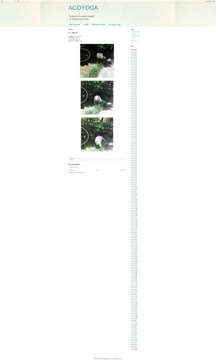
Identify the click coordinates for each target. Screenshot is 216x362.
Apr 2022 (133, 132)
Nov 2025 (133, 67)
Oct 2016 (133, 232)
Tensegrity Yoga (114, 24)
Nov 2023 (133, 107)
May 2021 (133, 150)
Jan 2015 (133, 268)
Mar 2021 (133, 151)
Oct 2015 (133, 253)
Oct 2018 (133, 191)
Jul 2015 (133, 258)
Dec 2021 (133, 139)
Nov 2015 (133, 251)
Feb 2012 (133, 329)
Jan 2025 (133, 83)
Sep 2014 (133, 275)
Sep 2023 (133, 110)
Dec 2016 (133, 229)
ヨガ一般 (134, 37)
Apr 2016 (133, 242)
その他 (133, 33)
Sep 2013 (133, 296)
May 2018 (133, 200)
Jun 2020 (133, 163)
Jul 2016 (133, 237)
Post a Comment (74, 167)
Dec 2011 (133, 332)
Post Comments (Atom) (80, 172)
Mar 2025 (133, 81)
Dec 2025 (133, 65)
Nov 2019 (133, 172)
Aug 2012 (133, 318)
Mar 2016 (133, 244)
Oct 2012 (133, 315)
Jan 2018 (133, 206)
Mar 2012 (133, 327)
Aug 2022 (133, 126)
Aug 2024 (133, 91)
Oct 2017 (133, 212)
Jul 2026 (133, 53)
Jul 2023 (133, 112)
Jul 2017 (133, 217)
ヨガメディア (135, 40)
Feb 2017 (133, 225)
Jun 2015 (133, 260)
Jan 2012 (133, 330)
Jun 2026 (133, 55)
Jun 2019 (133, 177)
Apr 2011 (133, 346)
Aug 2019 (133, 175)
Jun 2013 (133, 301)
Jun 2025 (133, 76)
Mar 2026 (133, 60)
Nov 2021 (133, 141)
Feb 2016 (133, 246)
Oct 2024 (133, 88)
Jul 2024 (133, 93)
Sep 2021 (133, 144)
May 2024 (133, 96)
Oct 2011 (133, 335)
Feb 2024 (133, 101)
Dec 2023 (133, 105)
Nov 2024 (133, 86)
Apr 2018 (133, 201)
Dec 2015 (133, 249)
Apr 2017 (133, 222)
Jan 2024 (133, 103)
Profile (86, 24)
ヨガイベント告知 (136, 35)
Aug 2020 (133, 162)
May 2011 (133, 344)
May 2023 (133, 115)
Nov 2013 (133, 292)
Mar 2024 (133, 100)
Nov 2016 (133, 231)
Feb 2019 (133, 184)
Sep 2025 (133, 71)
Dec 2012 (133, 311)
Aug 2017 (133, 215)
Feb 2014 (133, 287)
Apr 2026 (133, 58)
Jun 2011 (133, 342)
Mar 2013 (133, 306)
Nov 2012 (133, 313)
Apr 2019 (133, 181)
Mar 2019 (133, 182)
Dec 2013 (133, 291)
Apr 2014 (133, 284)
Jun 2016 (133, 239)
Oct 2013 (133, 294)
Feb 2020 (133, 167)
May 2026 (133, 57)
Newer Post (71, 170)
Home (97, 170)
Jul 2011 (133, 341)
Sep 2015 (133, 255)
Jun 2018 (133, 198)
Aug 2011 (133, 339)
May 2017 (133, 220)
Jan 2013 (133, 310)
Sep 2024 (133, 89)
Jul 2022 (133, 127)
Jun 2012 (133, 322)
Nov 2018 (133, 189)
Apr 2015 (133, 263)
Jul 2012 (133, 320)
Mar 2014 (133, 286)
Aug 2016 (133, 236)
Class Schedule (74, 24)
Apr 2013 (133, 304)
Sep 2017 (133, 213)
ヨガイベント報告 (136, 32)
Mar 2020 (133, 165)
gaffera (110, 358)
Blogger (120, 358)
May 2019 (133, 179)
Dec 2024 (133, 84)
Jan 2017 (133, 227)
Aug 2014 (133, 277)
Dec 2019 (133, 170)
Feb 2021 (133, 153)
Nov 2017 (133, 210)
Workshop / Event (98, 24)
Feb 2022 (133, 136)
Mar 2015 (133, 265)
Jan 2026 (133, 64)
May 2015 (133, 261)
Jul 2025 (133, 74)
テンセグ (134, 42)
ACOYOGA (83, 7)
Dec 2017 (133, 208)
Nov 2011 (133, 334)
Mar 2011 (133, 347)
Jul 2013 (133, 299)
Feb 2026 (133, 62)
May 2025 (133, 77)
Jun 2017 (133, 218)
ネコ (73, 159)
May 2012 (133, 323)
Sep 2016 (133, 234)
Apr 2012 (133, 325)
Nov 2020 (133, 158)
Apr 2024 (133, 98)
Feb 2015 (133, 267)
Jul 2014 (133, 279)
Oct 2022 (133, 124)
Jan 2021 (133, 155)
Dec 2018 (133, 188)
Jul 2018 (133, 196)
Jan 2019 (133, 186)
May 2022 (133, 131)
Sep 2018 (133, 193)
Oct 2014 (133, 273)
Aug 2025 (133, 72)
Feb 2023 (133, 119)
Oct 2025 (133, 69)
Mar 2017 (133, 224)
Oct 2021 (133, 143)
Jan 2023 (133, 120)
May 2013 (133, 303)
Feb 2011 (133, 349)
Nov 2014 (133, 272)
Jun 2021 (133, 148)
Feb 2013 (133, 308)
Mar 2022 (133, 134)
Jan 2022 (133, 138)
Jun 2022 (133, 129)
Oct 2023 (133, 108)
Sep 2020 (133, 160)
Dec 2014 (133, 270)
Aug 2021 (133, 146)
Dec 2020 (133, 157)
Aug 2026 (133, 52)
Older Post (122, 170)
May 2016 (133, 241)
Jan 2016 (133, 248)
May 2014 (133, 282)
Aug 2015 (133, 256)
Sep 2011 (133, 337)
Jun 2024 (133, 95)
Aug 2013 (133, 298)
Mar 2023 (133, 117)
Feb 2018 (133, 205)
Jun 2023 (133, 114)
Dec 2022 (133, 122)
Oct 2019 (133, 174)
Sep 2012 (133, 316)
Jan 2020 (133, 169)
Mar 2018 (133, 203)
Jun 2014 (133, 280)
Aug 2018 (133, 194)
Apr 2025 (133, 79)
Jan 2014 (133, 289)
